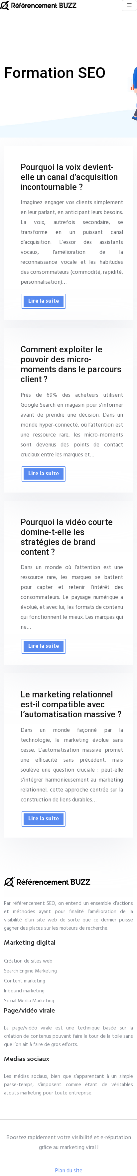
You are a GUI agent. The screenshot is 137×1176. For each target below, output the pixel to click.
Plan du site (68, 1170)
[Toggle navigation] (129, 5)
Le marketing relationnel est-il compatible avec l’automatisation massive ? (71, 704)
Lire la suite (43, 301)
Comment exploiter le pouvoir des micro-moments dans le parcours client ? (71, 364)
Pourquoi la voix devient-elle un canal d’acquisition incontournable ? (69, 177)
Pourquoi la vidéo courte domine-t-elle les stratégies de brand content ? (67, 537)
